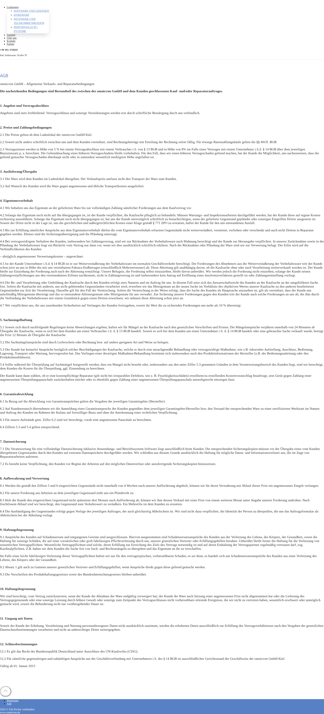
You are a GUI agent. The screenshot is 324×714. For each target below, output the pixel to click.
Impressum (12, 700)
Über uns (12, 37)
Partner (10, 44)
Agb (9, 703)
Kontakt (11, 41)
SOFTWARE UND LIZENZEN (31, 10)
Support (11, 34)
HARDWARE (21, 15)
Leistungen (13, 7)
